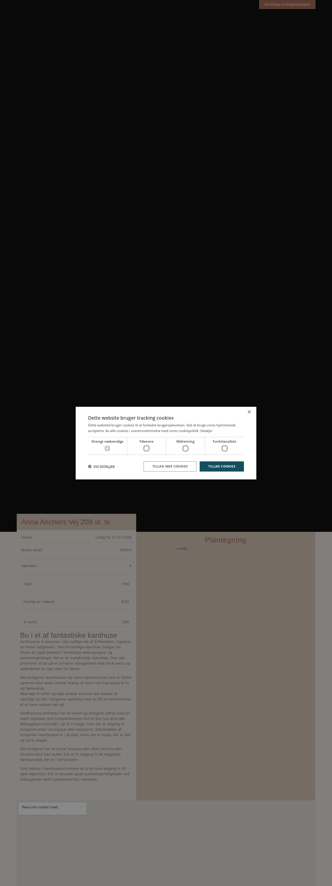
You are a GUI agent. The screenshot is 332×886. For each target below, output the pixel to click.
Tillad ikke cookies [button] (170, 466)
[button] (101, 466)
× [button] (249, 412)
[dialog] (166, 443)
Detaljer (206, 430)
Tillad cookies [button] (221, 466)
